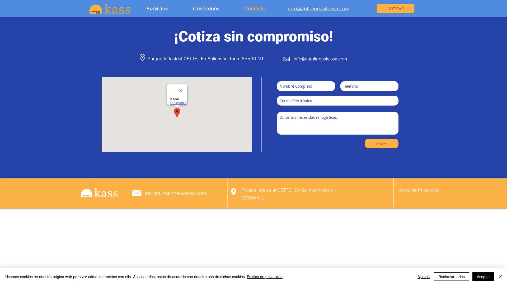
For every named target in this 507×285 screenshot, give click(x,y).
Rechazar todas (451, 276)
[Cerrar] (500, 276)
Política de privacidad (265, 276)
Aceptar (483, 276)
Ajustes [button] (423, 276)
